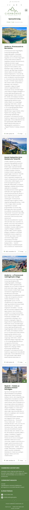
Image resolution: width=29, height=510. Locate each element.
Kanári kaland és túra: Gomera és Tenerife (13, 158)
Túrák (12, 22)
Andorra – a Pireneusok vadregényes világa (13, 276)
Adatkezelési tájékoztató (18, 506)
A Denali (3, 484)
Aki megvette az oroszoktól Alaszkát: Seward (12, 487)
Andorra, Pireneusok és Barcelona (13, 47)
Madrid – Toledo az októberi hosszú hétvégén (11, 387)
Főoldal (8, 22)
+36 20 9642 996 (8, 494)
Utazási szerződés (15, 508)
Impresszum (8, 506)
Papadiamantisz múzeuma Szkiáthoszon (11, 485)
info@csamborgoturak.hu (10, 497)
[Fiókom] (14, 5)
